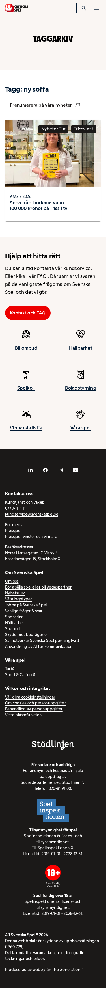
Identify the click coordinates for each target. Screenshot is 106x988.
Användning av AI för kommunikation (38, 646)
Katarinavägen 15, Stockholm (31, 558)
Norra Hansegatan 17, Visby (29, 552)
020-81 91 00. (60, 788)
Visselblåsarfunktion (23, 714)
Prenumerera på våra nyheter (41, 105)
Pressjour (13, 530)
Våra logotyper (18, 599)
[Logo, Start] (16, 8)
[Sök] (84, 8)
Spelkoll (26, 388)
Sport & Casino (18, 674)
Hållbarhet (80, 348)
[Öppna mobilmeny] (96, 8)
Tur (8, 668)
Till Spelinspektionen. (51, 847)
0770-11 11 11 (15, 508)
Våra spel (80, 428)
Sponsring (14, 616)
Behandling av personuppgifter (34, 709)
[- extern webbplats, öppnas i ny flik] (30, 470)
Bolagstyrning (80, 388)
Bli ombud (26, 348)
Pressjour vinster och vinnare (31, 536)
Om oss (12, 581)
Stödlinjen (71, 782)
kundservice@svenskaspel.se (31, 514)
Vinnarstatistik (26, 428)
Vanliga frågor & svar (24, 610)
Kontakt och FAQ (28, 312)
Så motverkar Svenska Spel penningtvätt (42, 640)
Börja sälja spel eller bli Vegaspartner (38, 587)
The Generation (66, 969)
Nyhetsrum (15, 593)
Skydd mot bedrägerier (26, 634)
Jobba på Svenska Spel (26, 604)
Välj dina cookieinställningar (30, 697)
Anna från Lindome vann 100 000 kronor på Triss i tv (38, 205)
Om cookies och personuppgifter (35, 703)
